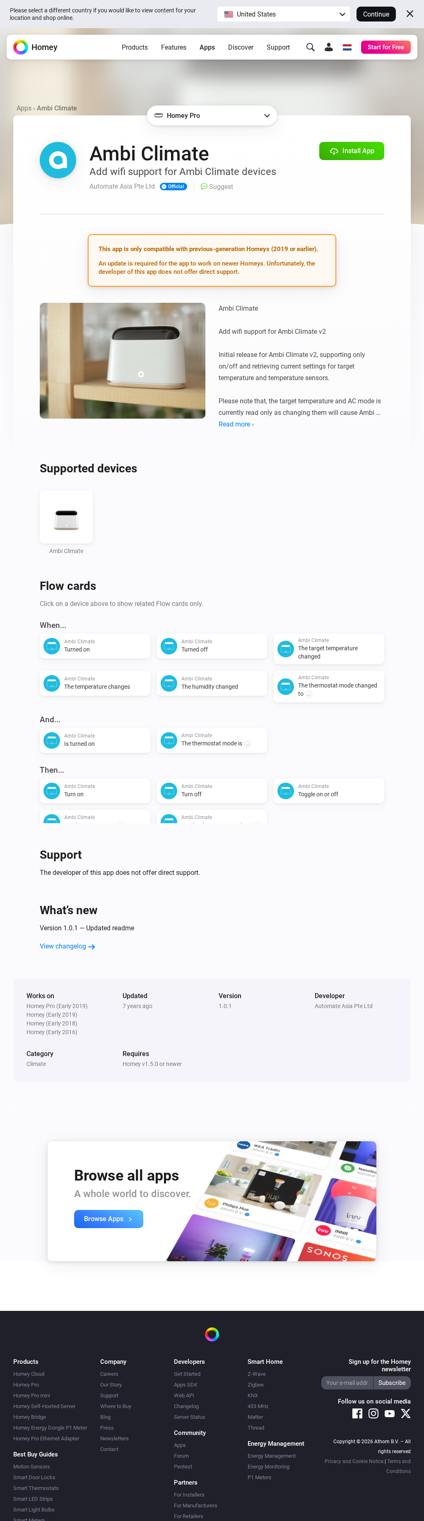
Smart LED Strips (33, 1499)
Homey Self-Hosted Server (44, 1406)
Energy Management (272, 1456)
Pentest (183, 1467)
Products (135, 47)
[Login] (328, 47)
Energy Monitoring (268, 1467)
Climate (36, 1064)
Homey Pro (26, 1385)
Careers (109, 1374)
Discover (240, 47)
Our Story (111, 1385)
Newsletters (114, 1438)
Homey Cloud (28, 1374)
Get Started (187, 1374)
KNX (253, 1395)
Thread (256, 1428)
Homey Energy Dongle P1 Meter (50, 1428)
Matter (255, 1417)
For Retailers (188, 1516)
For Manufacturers (195, 1505)
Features (173, 47)
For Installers (189, 1495)
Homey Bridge (29, 1417)
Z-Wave (257, 1374)
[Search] (310, 47)
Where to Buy (115, 1406)
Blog (105, 1417)
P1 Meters (260, 1477)
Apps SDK (186, 1385)
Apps (207, 47)
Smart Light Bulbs (34, 1510)
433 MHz (258, 1406)
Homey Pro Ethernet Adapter (46, 1438)
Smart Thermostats (36, 1488)
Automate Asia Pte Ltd (344, 1006)
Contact (109, 1449)
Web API (184, 1395)
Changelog (186, 1406)
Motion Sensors (31, 1467)
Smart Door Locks (34, 1477)
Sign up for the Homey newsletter (380, 1365)
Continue (376, 14)
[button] (283, 14)
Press (107, 1428)
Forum (181, 1456)
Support (278, 47)
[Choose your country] (347, 47)
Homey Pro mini (31, 1395)
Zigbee (256, 1385)
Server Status (189, 1417)
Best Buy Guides (35, 1454)
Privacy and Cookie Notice (354, 1461)
